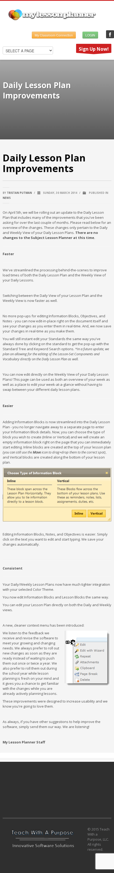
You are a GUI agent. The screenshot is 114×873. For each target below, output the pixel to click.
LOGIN (90, 35)
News (7, 198)
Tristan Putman (19, 193)
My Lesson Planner (110, 34)
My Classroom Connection (54, 35)
